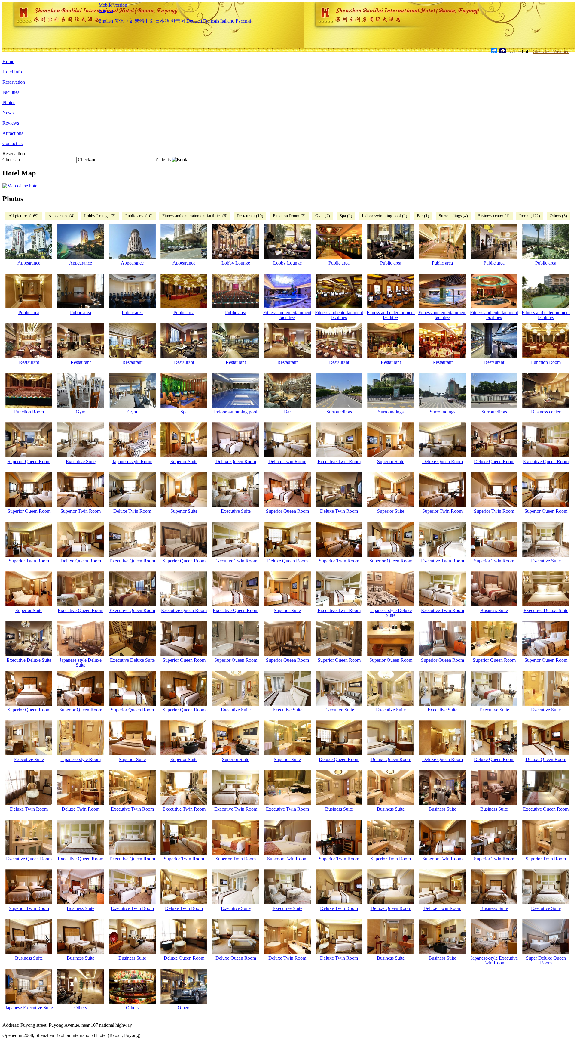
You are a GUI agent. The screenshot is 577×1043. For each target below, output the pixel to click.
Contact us (12, 143)
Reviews (10, 122)
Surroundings (339, 411)
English (106, 10)
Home (8, 61)
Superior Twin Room (80, 511)
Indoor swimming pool (235, 411)
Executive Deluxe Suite (546, 610)
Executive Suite (81, 461)
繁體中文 (144, 20)
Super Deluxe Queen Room (546, 960)
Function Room (546, 362)
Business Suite (494, 610)
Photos (8, 102)
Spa (184, 411)
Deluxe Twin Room (287, 461)
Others (80, 1007)
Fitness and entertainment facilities (287, 315)
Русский (244, 20)
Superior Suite (183, 461)
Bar (287, 411)
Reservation (13, 82)
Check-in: (11, 159)
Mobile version (113, 5)
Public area (339, 262)
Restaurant (29, 362)
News (8, 112)
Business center (545, 411)
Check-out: (88, 159)
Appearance (28, 262)
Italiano (227, 20)
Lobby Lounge (235, 262)
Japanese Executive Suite (29, 1007)
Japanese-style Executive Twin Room (494, 960)
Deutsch (194, 20)
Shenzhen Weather (551, 51)
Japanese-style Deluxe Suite (391, 613)
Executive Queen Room (546, 461)
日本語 (162, 20)
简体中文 (123, 20)
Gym (80, 411)
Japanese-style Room (132, 461)
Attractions (12, 133)
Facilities (10, 92)
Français (211, 20)
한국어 (178, 20)
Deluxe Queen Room (235, 461)
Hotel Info (12, 71)
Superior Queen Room (29, 461)
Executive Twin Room (339, 461)
